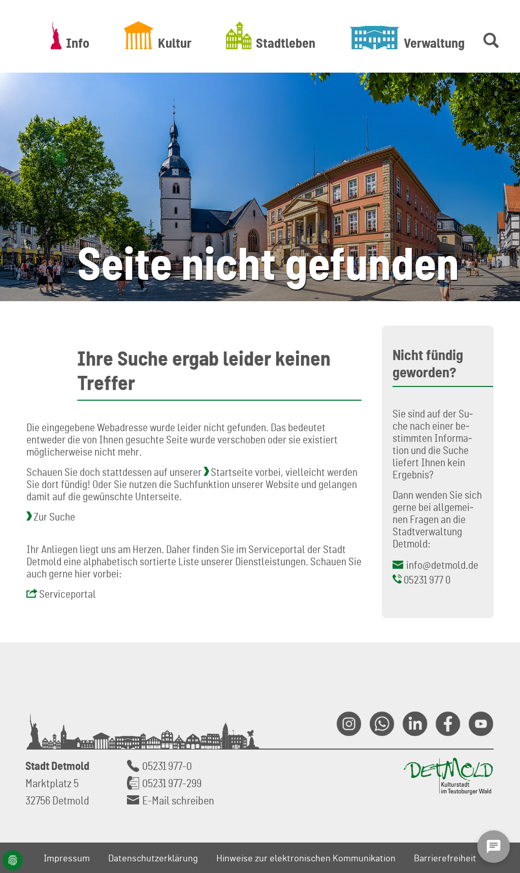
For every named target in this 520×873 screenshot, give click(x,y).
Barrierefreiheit (445, 857)
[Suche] (489, 35)
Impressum (67, 857)
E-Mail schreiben (178, 800)
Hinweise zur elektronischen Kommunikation (306, 857)
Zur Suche (54, 516)
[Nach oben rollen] (500, 754)
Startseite (232, 471)
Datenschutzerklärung (153, 857)
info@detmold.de (442, 564)
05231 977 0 (427, 579)
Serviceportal (67, 593)
